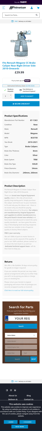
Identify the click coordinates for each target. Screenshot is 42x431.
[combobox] (21, 15)
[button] (17, 59)
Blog (29, 395)
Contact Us (29, 399)
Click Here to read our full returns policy (18, 290)
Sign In (31, 7)
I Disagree (28, 422)
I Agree (10, 422)
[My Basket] (38, 7)
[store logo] (17, 7)
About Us (13, 395)
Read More (19, 426)
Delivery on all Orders (23, 21)
